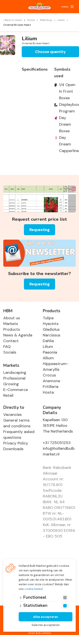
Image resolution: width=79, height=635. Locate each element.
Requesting (39, 229)
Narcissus (51, 335)
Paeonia (50, 352)
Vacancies (12, 414)
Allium (48, 358)
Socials (9, 352)
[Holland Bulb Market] (39, 7)
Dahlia (48, 340)
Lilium (48, 346)
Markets (10, 323)
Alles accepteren (45, 617)
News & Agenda (17, 335)
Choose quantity (50, 51)
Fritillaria (50, 386)
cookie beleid (33, 589)
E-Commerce (15, 389)
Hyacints (51, 323)
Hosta (48, 392)
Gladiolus (51, 329)
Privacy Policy (15, 443)
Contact (11, 340)
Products (11, 329)
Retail (8, 395)
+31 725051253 (57, 442)
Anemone (51, 381)
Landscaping (14, 372)
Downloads (13, 448)
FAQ (7, 346)
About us (11, 318)
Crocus (49, 375)
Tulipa (48, 318)
